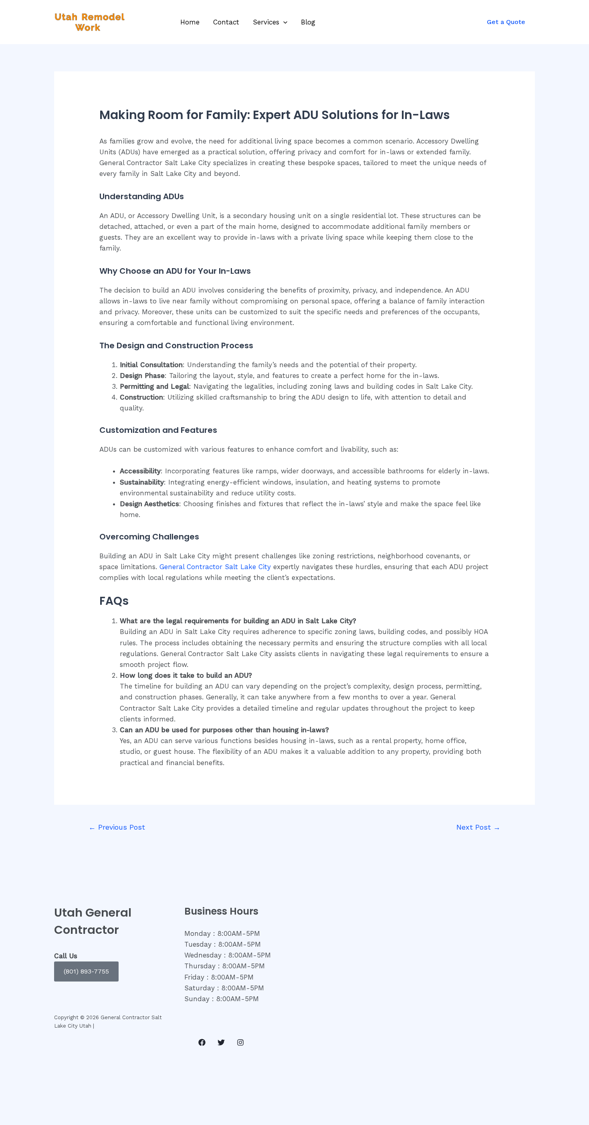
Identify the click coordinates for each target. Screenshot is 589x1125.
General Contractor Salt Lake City (215, 567)
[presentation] (283, 22)
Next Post (478, 827)
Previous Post (117, 827)
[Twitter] (221, 1042)
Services (266, 22)
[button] (86, 971)
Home (190, 22)
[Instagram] (240, 1042)
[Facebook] (202, 1042)
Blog (308, 22)
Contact (226, 22)
